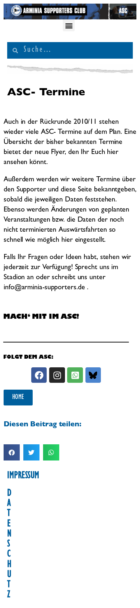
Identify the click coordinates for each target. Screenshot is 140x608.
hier (112, 152)
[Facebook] (39, 375)
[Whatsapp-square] (75, 375)
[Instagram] (57, 375)
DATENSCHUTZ (9, 545)
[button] (69, 25)
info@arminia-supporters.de (44, 287)
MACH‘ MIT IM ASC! (41, 317)
